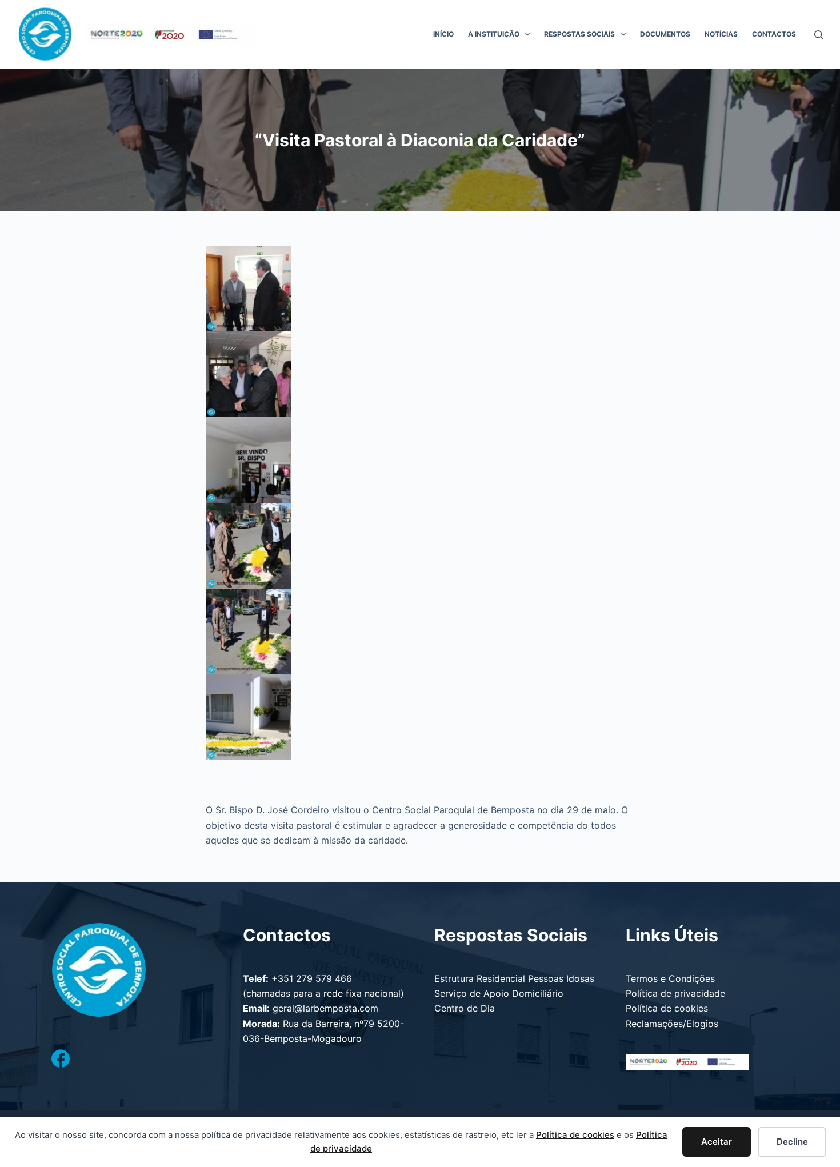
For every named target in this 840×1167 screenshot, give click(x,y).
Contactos (774, 34)
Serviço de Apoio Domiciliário (498, 993)
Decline (792, 1141)
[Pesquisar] (818, 34)
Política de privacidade (675, 993)
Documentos (665, 34)
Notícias (721, 34)
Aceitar (716, 1141)
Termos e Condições (670, 978)
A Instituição (493, 34)
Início (443, 34)
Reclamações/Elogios (672, 1023)
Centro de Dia (464, 1008)
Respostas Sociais (579, 34)
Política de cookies (667, 1008)
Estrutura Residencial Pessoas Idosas (514, 978)
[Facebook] (60, 1058)
